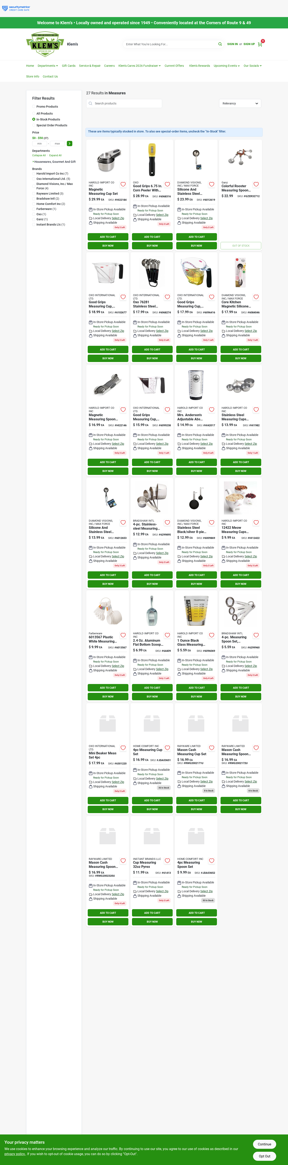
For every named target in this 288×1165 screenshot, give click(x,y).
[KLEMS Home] (45, 44)
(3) (49, 193)
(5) (53, 178)
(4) (54, 186)
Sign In (232, 44)
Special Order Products (51, 125)
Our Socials (251, 65)
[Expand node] (33, 161)
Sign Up (249, 44)
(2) (47, 198)
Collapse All (39, 155)
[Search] (220, 43)
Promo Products (47, 107)
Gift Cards (69, 65)
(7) (52, 173)
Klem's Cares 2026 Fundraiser (138, 65)
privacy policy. (15, 1154)
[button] (227, 65)
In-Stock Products (48, 119)
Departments (46, 65)
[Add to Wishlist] (123, 184)
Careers (109, 65)
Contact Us (50, 76)
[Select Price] (69, 143)
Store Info (32, 76)
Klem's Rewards (199, 65)
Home (30, 65)
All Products (44, 113)
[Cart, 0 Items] (260, 44)
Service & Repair (90, 65)
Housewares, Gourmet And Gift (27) (58, 161)
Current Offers (174, 65)
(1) (46, 209)
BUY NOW (108, 245)
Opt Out (264, 1156)
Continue (264, 1144)
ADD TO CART (108, 236)
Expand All (55, 155)
